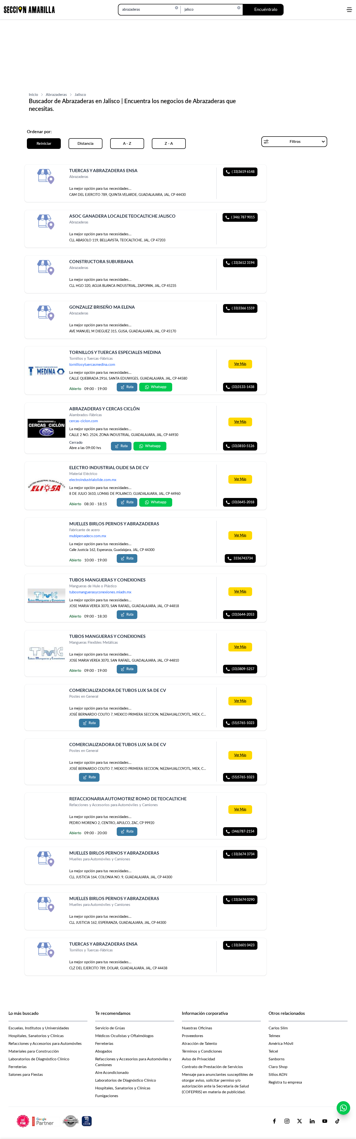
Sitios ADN (278, 1075)
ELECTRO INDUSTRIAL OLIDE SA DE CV (109, 468)
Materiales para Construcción (33, 1051)
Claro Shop (278, 1067)
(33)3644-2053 (243, 615)
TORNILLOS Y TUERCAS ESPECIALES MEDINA (115, 353)
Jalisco (80, 95)
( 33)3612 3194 (243, 263)
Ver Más (240, 364)
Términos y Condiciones (202, 1051)
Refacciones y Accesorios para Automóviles (45, 1044)
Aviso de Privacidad (198, 1059)
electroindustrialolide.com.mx (92, 480)
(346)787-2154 (243, 831)
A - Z (127, 143)
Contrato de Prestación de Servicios (212, 1067)
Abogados (103, 1051)
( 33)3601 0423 (243, 945)
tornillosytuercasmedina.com (92, 365)
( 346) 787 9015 (243, 217)
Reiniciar (44, 143)
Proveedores (192, 1036)
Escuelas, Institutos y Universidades (38, 1028)
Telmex (274, 1036)
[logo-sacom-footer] (55, 1121)
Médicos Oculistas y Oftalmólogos (124, 1036)
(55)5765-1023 (243, 723)
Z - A (169, 143)
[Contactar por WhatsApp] (343, 1108)
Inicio (33, 95)
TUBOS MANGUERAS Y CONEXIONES (107, 580)
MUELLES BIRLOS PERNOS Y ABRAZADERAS (114, 524)
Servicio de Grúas (110, 1028)
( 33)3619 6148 (243, 172)
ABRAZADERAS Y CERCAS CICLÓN (104, 409)
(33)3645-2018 (243, 502)
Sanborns (277, 1059)
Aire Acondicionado (112, 1073)
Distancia (85, 143)
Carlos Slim (278, 1028)
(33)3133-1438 (243, 387)
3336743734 (243, 558)
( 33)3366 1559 (243, 308)
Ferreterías (17, 1067)
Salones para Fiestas (25, 1075)
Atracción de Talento (199, 1044)
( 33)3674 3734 (243, 854)
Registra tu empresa (285, 1082)
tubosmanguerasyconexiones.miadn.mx (100, 592)
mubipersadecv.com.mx (87, 536)
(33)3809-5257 (243, 669)
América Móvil (281, 1044)
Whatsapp (158, 387)
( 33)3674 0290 (243, 900)
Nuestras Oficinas (197, 1028)
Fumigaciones (106, 1096)
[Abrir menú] (349, 9)
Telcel (273, 1051)
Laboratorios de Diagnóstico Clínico (38, 1059)
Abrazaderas (56, 95)
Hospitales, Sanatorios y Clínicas (36, 1036)
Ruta (129, 387)
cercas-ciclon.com (83, 421)
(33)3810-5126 (243, 446)
